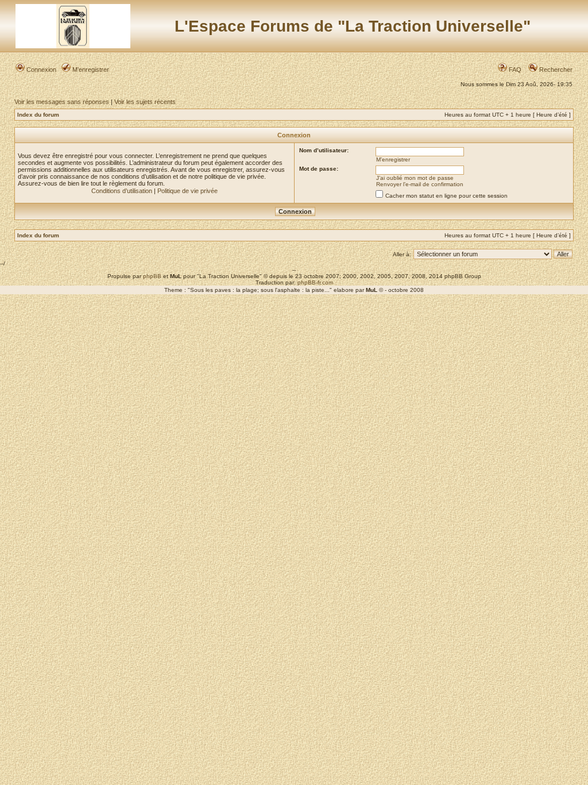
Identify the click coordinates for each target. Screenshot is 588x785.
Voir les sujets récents (145, 101)
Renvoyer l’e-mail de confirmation (419, 184)
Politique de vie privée (187, 190)
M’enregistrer (90, 69)
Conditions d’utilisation (121, 190)
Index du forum (38, 114)
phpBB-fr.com (315, 282)
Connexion (40, 69)
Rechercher (554, 69)
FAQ (514, 69)
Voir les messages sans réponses (61, 101)
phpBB (152, 276)
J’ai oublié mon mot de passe (415, 178)
